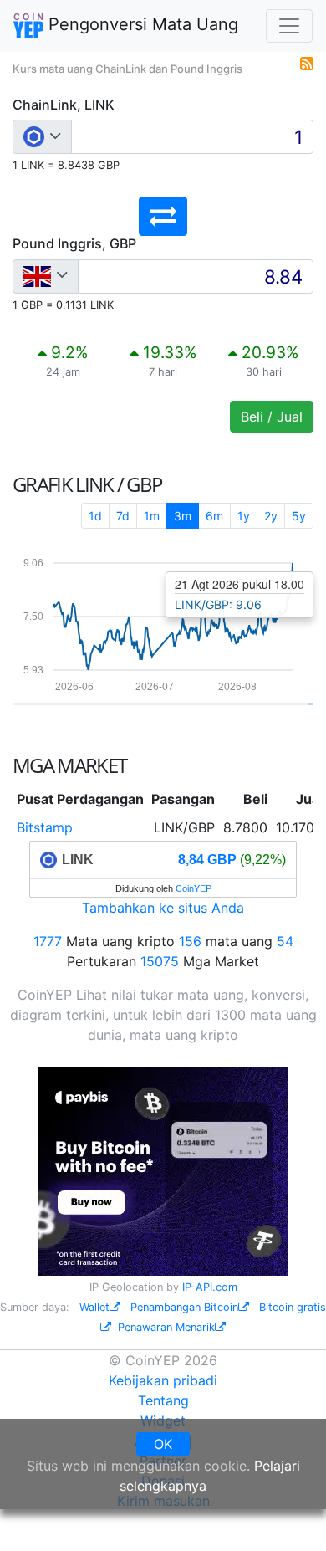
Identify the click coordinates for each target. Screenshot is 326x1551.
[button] (163, 216)
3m (182, 516)
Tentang (163, 1400)
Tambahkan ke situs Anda (163, 907)
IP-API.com (209, 1287)
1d (95, 516)
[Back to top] (289, 1515)
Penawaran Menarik (166, 1327)
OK (163, 1444)
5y (299, 516)
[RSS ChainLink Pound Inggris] (306, 62)
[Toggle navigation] (289, 26)
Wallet (94, 1307)
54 (285, 941)
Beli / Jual (272, 416)
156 (190, 941)
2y (271, 516)
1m (152, 516)
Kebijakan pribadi (163, 1380)
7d (123, 516)
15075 (159, 961)
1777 (47, 941)
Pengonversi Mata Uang (140, 24)
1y (243, 516)
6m (214, 516)
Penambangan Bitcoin (184, 1307)
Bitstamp (45, 827)
